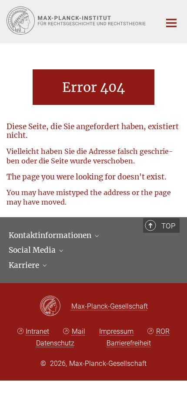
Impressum (116, 331)
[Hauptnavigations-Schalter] (171, 23)
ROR (163, 331)
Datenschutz (55, 343)
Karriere (25, 265)
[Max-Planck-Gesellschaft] (55, 306)
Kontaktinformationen (51, 235)
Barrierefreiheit (129, 343)
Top (168, 226)
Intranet (37, 331)
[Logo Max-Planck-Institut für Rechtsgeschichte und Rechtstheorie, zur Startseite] (77, 21)
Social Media (33, 250)
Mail (78, 331)
